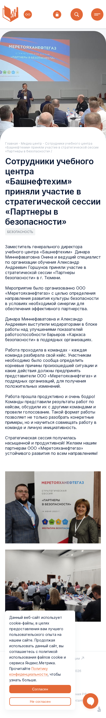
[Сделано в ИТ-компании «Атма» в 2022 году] (99, 710)
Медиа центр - (33, 143)
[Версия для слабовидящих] (28, 14)
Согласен (40, 689)
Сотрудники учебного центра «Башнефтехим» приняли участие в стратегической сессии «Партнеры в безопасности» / (52, 147)
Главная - (13, 143)
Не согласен (40, 701)
